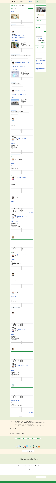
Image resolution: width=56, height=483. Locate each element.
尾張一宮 (31, 424)
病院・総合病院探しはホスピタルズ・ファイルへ (31, 1)
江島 (24, 422)
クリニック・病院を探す (37, 438)
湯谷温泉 (39, 422)
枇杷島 (27, 424)
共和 (21, 424)
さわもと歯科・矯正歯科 (15, 182)
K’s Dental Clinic (14, 11)
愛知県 (12, 3)
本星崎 (18, 425)
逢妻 (19, 424)
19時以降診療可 (38, 38)
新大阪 (30, 421)
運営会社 (38, 465)
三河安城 (28, 421)
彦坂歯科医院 (13, 259)
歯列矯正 (42, 60)
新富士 (31, 421)
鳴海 (17, 425)
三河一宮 (22, 422)
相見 (39, 423)
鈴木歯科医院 (13, 201)
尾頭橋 (26, 424)
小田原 (17, 421)
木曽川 (32, 424)
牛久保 (19, 422)
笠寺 (24, 424)
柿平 (42, 422)
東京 (15, 421)
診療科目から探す (39, 20)
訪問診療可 (41, 38)
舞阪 (21, 423)
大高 (23, 424)
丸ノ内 (36, 425)
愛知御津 (30, 423)
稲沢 (29, 424)
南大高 (22, 424)
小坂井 (18, 422)
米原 (23, 421)
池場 (44, 422)
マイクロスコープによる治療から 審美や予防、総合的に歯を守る (19, 94)
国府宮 (40, 425)
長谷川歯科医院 (13, 277)
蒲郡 (34, 423)
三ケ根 (37, 423)
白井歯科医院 (13, 97)
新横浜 (19, 421)
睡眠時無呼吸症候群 (42, 68)
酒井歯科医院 (13, 163)
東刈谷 (15, 424)
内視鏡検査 (37, 63)
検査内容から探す (39, 61)
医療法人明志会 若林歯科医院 (16, 352)
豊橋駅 (13, 3)
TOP (10, 3)
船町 (16, 422)
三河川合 (43, 422)
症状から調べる (19, 438)
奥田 (39, 425)
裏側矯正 (44, 60)
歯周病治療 (37, 59)
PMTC (40, 60)
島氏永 (42, 425)
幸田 (38, 423)
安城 (42, 423)
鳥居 (33, 422)
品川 (16, 421)
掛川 (25, 421)
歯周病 (39, 68)
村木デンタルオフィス (14, 69)
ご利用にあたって (19, 465)
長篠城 (34, 422)
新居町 (23, 423)
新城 (27, 422)
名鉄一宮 (45, 425)
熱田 (25, 424)
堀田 (22, 425)
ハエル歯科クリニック (14, 240)
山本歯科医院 (13, 122)
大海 (32, 422)
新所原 (26, 423)
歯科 (15, 3)
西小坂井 (28, 423)
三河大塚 (32, 423)
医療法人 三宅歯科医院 (15, 221)
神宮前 (23, 425)
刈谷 (18, 424)
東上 (25, 422)
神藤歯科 (12, 370)
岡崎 (40, 423)
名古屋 (21, 421)
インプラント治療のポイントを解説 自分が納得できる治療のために (19, 37)
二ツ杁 (32, 425)
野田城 (26, 422)
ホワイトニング (37, 60)
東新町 (28, 422)
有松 (15, 425)
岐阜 (18, 423)
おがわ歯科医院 (13, 296)
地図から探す (31, 8)
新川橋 (33, 425)
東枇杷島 (29, 425)
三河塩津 (36, 423)
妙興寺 (43, 425)
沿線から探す (38, 27)
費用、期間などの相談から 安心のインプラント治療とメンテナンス (19, 35)
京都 (29, 421)
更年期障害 (37, 68)
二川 (27, 423)
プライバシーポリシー (24, 465)
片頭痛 (37, 69)
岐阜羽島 (33, 421)
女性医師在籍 (37, 37)
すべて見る (32, 45)
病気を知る (28, 438)
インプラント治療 (40, 59)
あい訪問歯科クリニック (15, 316)
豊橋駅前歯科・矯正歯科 (15, 400)
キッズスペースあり (41, 37)
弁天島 (22, 423)
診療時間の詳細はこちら (31, 212)
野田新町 (17, 424)
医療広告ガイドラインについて (30, 465)
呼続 (21, 425)
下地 (17, 422)
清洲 (28, 424)
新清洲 (37, 425)
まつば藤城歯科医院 (14, 40)
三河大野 (37, 422)
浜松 (26, 421)
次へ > (24, 416)
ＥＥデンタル (13, 388)
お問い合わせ (34, 465)
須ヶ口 (35, 425)
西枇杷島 (31, 425)
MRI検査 (41, 63)
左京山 (16, 425)
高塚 (20, 423)
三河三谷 (33, 423)
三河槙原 (41, 422)
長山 (23, 422)
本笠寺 (20, 425)
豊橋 (22, 421)
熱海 (18, 421)
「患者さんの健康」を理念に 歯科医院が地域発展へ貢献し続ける (19, 66)
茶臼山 (30, 422)
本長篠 (36, 422)
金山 (16, 423)
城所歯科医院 (13, 143)
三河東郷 (31, 422)
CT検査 (39, 63)
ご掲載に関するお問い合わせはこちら (28, 451)
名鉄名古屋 (26, 425)
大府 (20, 424)
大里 (38, 425)
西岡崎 (41, 423)
